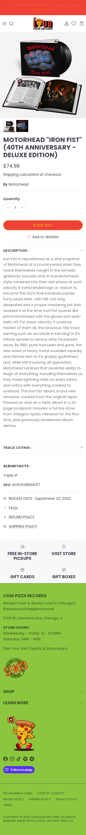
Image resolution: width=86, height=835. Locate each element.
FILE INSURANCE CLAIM (17, 793)
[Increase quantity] (23, 207)
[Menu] (4, 23)
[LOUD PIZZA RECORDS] (43, 23)
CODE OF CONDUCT (51, 793)
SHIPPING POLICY (23, 526)
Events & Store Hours (48, 648)
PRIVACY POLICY (67, 799)
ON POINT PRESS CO (59, 821)
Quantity (11, 198)
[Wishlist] (74, 23)
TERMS (7, 805)
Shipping (11, 174)
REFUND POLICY (44, 6)
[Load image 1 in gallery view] (43, 75)
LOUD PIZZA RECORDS (45, 817)
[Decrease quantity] (7, 207)
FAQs (13, 507)
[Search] (13, 23)
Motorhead (18, 184)
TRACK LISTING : (17, 447)
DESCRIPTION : (16, 250)
